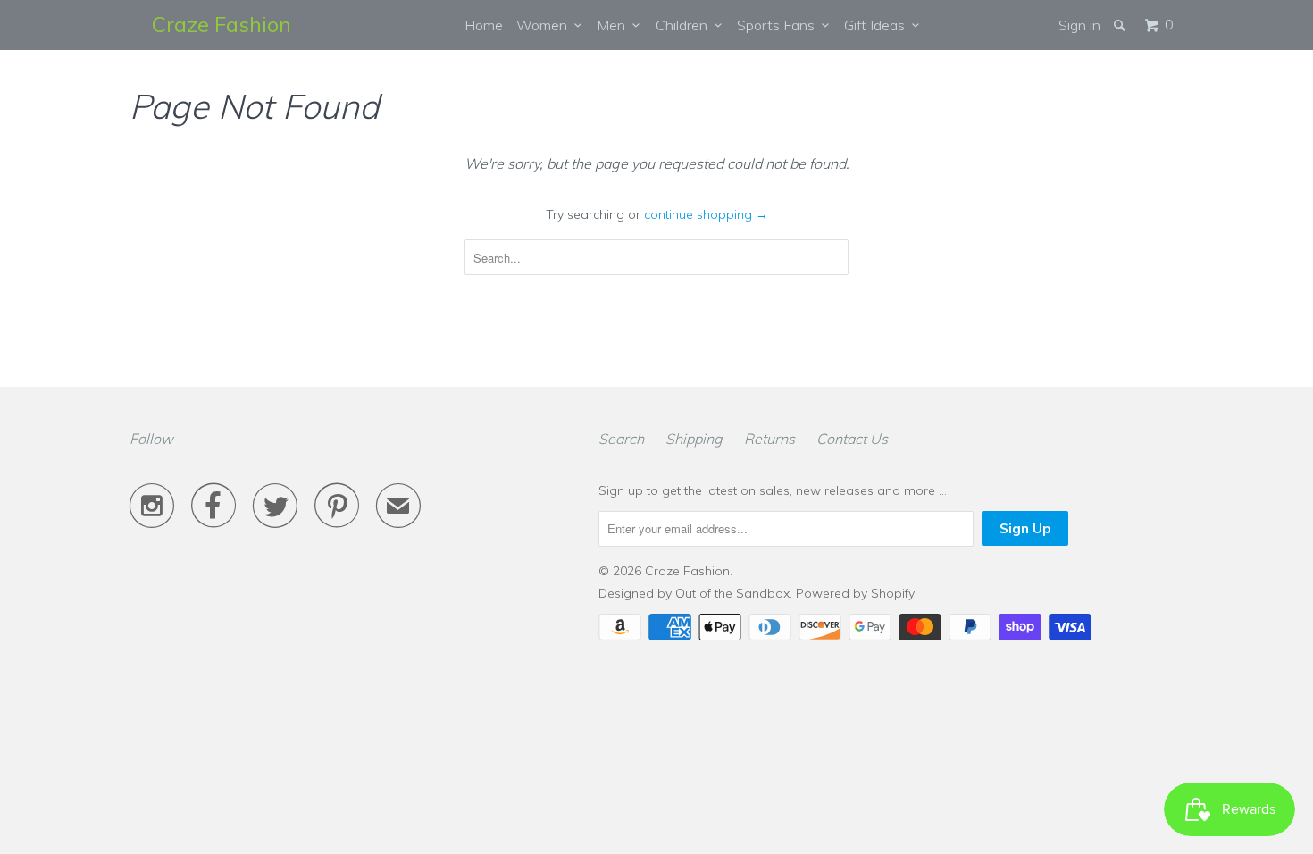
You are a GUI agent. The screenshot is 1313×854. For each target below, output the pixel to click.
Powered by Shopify (855, 593)
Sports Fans (779, 25)
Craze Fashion (221, 24)
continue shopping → (706, 214)
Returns (769, 439)
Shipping (694, 439)
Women (545, 25)
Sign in (1079, 25)
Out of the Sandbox (732, 593)
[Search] (1121, 25)
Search (621, 439)
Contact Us (852, 439)
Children (685, 25)
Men (614, 25)
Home (483, 25)
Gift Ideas (878, 25)
